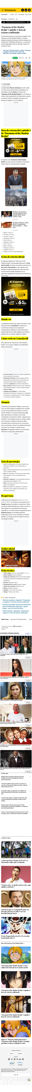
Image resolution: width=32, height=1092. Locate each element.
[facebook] (9, 1059)
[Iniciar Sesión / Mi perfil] (29, 10)
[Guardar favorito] (26, 58)
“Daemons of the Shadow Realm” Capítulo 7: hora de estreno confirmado (15, 1016)
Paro (16, 14)
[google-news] (23, 1059)
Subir (15, 1074)
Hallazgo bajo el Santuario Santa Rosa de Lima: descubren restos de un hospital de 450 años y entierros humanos (12, 778)
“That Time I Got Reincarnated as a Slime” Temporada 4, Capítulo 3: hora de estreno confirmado (17, 51)
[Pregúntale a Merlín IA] (29, 1080)
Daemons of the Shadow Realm (18, 619)
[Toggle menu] (2, 10)
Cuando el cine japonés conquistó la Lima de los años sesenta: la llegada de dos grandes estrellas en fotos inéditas (14, 799)
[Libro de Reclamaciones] (20, 1063)
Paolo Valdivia (6, 84)
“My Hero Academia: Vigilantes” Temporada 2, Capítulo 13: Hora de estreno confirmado (16, 601)
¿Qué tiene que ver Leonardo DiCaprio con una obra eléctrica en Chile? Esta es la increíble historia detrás (15, 911)
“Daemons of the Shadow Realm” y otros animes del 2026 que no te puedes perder (14, 966)
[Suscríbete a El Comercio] (25, 10)
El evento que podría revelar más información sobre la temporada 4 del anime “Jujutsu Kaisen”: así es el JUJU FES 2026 (17, 606)
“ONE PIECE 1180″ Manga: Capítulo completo (14, 53)
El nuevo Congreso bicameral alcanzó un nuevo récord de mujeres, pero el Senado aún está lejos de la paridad (14, 812)
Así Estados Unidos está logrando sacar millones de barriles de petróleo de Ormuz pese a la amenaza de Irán (13, 792)
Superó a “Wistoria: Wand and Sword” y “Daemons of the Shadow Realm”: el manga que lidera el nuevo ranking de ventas (15, 1041)
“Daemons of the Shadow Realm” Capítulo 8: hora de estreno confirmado (15, 991)
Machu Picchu (28, 14)
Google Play (20, 1053)
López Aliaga (21, 14)
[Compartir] (29, 58)
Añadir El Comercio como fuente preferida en (16, 22)
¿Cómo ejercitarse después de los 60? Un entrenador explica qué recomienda (14, 861)
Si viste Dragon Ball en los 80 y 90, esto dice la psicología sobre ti (15, 937)
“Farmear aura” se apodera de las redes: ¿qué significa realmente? (16, 886)
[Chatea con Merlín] (22, 10)
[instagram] (14, 1059)
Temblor (12, 14)
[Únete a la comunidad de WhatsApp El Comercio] (15, 58)
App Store (12, 1053)
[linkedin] (20, 1059)
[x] (12, 1059)
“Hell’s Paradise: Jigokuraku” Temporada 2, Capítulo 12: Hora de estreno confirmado (16, 612)
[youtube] (17, 1059)
